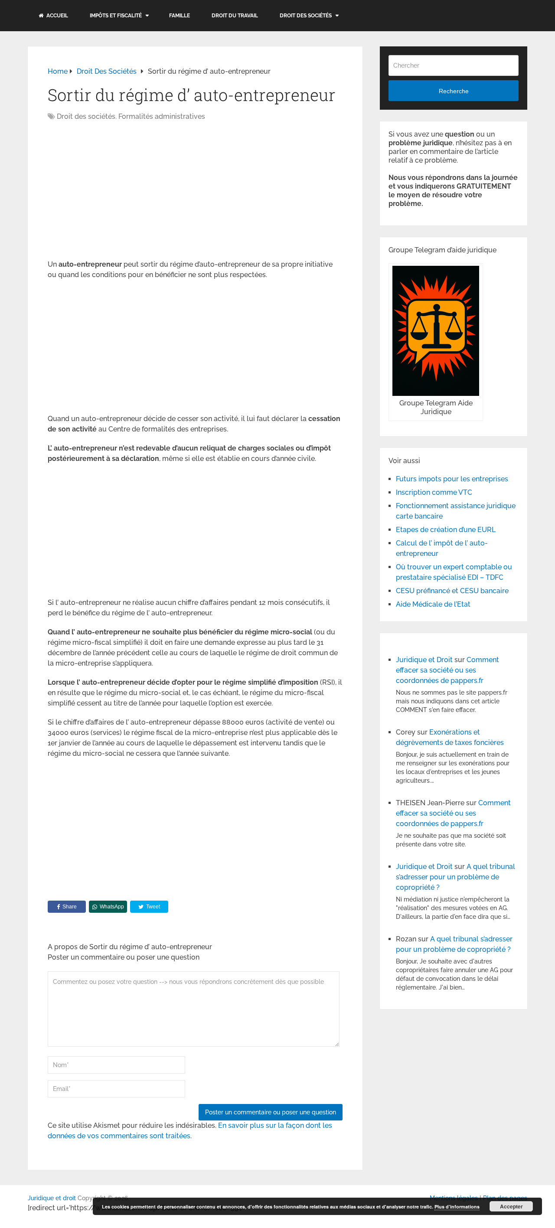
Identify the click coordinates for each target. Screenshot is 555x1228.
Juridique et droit (52, 1198)
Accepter (511, 1206)
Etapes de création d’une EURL (446, 530)
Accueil (56, 16)
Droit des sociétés (306, 16)
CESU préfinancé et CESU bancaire (452, 591)
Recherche (454, 91)
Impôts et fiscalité (116, 16)
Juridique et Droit (424, 660)
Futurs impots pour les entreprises (452, 479)
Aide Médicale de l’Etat (433, 604)
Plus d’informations (457, 1206)
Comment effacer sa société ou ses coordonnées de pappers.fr (447, 670)
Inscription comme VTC (434, 492)
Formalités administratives (161, 116)
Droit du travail (235, 16)
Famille (179, 16)
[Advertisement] (120, 191)
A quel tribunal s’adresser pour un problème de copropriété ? (455, 877)
